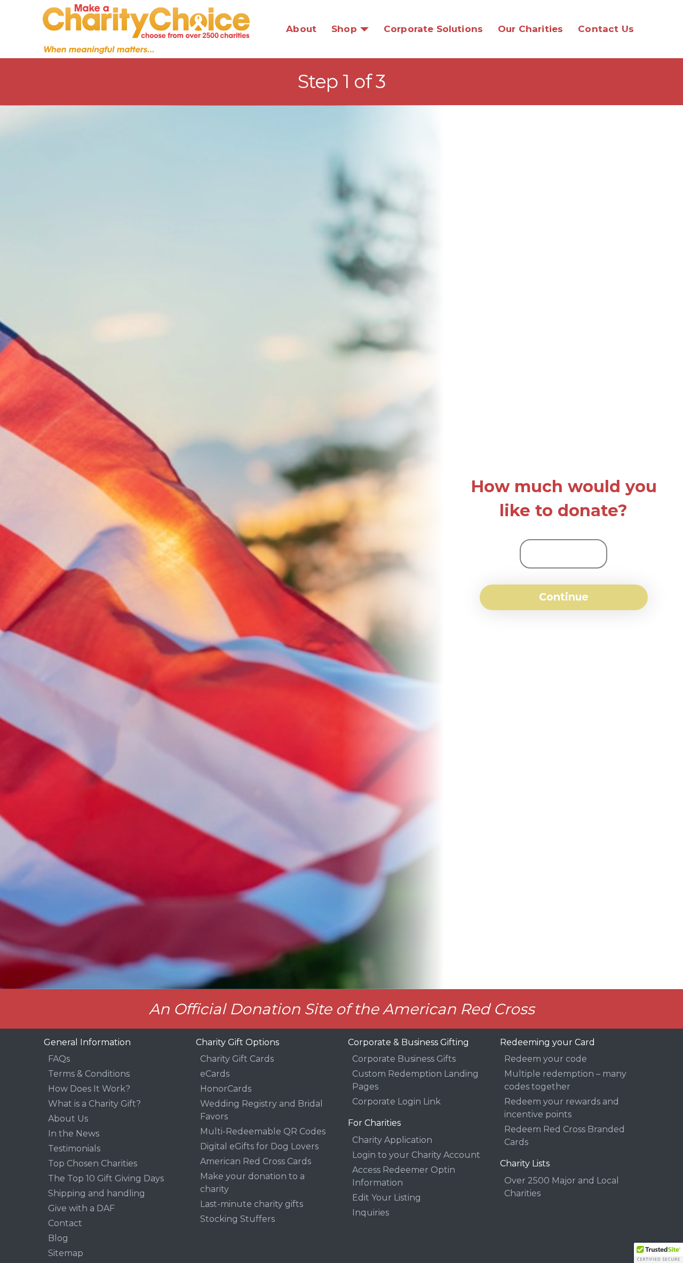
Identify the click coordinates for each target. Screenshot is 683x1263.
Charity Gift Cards (237, 1059)
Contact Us (606, 28)
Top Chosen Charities (92, 1163)
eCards (214, 1074)
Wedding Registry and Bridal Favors (261, 1110)
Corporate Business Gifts (404, 1059)
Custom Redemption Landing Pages (415, 1080)
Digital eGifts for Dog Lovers (259, 1146)
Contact (65, 1223)
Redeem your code (545, 1059)
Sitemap (65, 1253)
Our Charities (530, 28)
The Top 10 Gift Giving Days (106, 1178)
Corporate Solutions (433, 28)
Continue (564, 596)
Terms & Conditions (89, 1074)
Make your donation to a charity (252, 1182)
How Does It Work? (89, 1089)
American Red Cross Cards (255, 1161)
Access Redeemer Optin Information (403, 1176)
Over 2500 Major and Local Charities (561, 1186)
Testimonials (74, 1148)
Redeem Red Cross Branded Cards (564, 1135)
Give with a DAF (81, 1208)
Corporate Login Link (396, 1101)
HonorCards (225, 1089)
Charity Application (392, 1140)
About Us (68, 1119)
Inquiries (370, 1212)
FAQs (59, 1059)
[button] (658, 1253)
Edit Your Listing (386, 1198)
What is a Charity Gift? (94, 1104)
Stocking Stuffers (237, 1219)
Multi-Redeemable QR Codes (262, 1131)
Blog (58, 1238)
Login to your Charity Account (416, 1155)
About (301, 28)
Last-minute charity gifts (251, 1204)
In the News (73, 1133)
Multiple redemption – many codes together (565, 1080)
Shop (344, 28)
